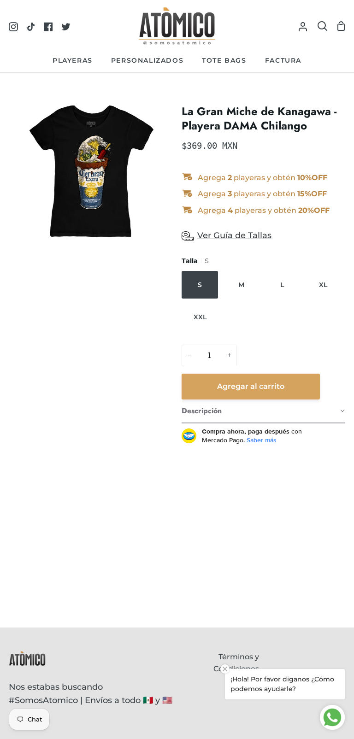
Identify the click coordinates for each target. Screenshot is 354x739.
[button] (263, 411)
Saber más (262, 440)
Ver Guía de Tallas (234, 235)
